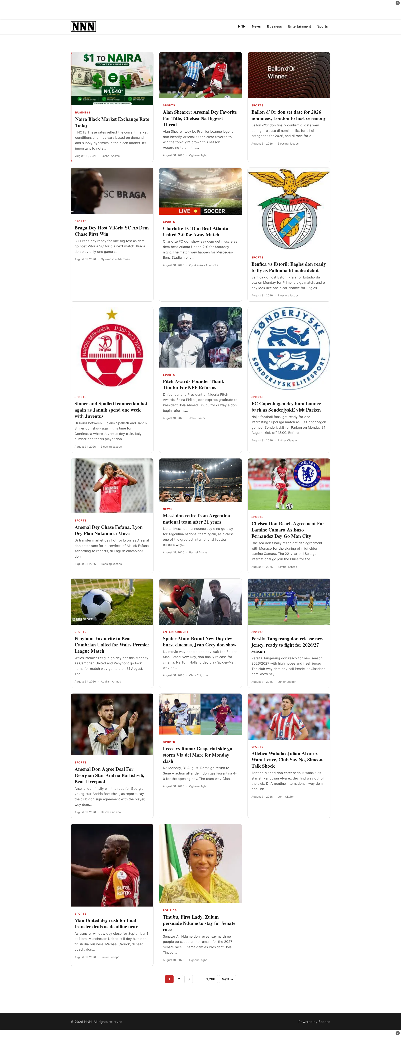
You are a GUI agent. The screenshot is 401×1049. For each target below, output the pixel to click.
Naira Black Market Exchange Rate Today (112, 122)
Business (82, 112)
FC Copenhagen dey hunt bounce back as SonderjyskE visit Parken (286, 406)
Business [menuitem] (274, 26)
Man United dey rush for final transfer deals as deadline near (106, 923)
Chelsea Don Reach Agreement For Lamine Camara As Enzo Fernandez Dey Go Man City (287, 529)
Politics (170, 910)
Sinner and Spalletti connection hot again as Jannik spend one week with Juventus (111, 409)
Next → (227, 979)
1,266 (210, 979)
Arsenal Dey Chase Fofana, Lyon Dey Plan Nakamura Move (109, 530)
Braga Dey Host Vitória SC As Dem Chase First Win (112, 230)
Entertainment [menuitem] (299, 26)
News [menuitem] (256, 26)
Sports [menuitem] (322, 26)
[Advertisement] (200, 9)
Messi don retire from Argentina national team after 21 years (196, 518)
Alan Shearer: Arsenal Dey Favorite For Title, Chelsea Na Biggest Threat (200, 118)
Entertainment (176, 631)
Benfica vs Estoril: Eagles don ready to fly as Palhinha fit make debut (288, 267)
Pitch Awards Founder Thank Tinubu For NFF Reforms (193, 384)
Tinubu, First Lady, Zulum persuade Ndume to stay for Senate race (199, 923)
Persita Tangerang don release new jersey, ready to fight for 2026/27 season (287, 645)
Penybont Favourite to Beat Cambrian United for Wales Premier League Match (112, 644)
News (167, 509)
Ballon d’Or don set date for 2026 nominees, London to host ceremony (288, 115)
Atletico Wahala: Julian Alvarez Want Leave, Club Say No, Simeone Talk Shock (288, 759)
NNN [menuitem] (242, 26)
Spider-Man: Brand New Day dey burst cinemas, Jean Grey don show (199, 641)
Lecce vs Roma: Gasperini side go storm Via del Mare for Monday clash (197, 754)
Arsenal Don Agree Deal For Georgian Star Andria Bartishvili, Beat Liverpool (109, 775)
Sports (169, 105)
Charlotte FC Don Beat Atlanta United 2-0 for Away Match (195, 231)
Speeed (324, 1022)
